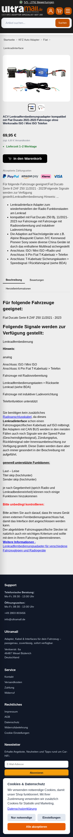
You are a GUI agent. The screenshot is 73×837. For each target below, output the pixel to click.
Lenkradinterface (14, 48)
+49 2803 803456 (14, 612)
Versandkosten (13, 682)
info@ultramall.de (14, 619)
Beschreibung (14, 279)
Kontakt (8, 676)
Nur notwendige (21, 817)
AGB (7, 716)
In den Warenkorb (27, 158)
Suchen (62, 22)
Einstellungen (51, 817)
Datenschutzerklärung (22, 808)
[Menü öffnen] (68, 11)
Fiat (45, 39)
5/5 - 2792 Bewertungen (39, 2)
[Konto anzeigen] (50, 11)
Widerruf (9, 692)
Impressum (11, 711)
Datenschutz (11, 722)
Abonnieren (36, 772)
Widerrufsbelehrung (16, 727)
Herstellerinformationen (18, 288)
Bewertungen (37, 280)
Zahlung (9, 687)
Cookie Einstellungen (16, 732)
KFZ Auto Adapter (29, 39)
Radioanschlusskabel (17, 416)
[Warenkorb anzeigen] (59, 11)
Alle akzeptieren (36, 826)
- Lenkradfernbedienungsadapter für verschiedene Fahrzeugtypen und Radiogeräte (35, 546)
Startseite (9, 39)
